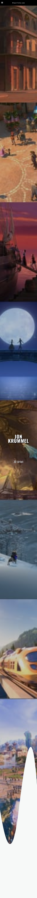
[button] (2, 2)
